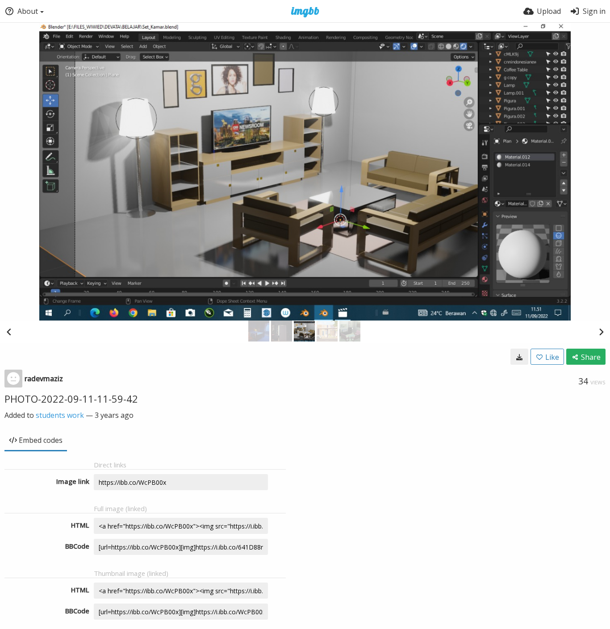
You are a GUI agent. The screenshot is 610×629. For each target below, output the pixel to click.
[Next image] (601, 332)
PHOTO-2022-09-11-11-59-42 (71, 398)
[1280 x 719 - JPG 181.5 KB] (519, 357)
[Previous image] (9, 332)
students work (60, 415)
